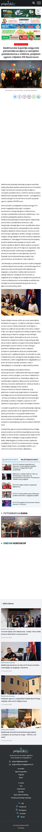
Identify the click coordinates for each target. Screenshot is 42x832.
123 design (21, 828)
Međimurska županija (21, 44)
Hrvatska (21, 769)
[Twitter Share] (29, 97)
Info (21, 786)
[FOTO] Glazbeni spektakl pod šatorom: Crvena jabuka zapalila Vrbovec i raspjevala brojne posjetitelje (24, 467)
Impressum (21, 789)
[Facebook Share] (20, 97)
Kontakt (21, 792)
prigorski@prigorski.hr (20, 761)
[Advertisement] (21, 120)
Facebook (22, 807)
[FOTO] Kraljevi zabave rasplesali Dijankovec (25, 486)
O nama (21, 783)
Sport (21, 778)
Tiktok (22, 817)
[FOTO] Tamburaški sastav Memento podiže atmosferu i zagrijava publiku (26, 494)
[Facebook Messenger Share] (15, 97)
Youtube (23, 814)
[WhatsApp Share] (34, 97)
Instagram (22, 810)
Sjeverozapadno (21, 772)
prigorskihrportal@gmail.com (22, 764)
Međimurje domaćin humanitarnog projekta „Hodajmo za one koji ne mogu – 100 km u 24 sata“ (18, 734)
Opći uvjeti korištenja (21, 795)
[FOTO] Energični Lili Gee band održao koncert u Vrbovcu (26, 503)
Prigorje (21, 775)
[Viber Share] (24, 97)
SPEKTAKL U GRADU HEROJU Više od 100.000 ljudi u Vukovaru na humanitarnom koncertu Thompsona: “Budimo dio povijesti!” (26, 476)
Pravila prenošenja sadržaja (21, 798)
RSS (22, 803)
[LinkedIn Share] (38, 97)
